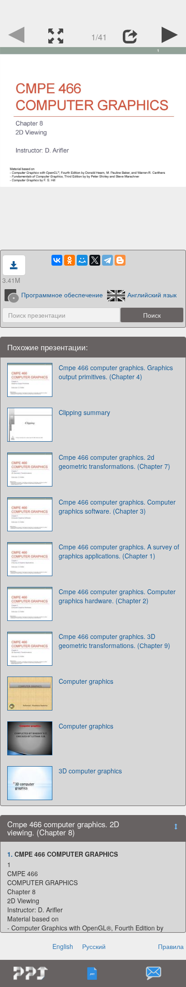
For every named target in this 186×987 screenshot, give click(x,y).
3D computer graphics (90, 770)
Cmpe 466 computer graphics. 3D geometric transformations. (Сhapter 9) (114, 641)
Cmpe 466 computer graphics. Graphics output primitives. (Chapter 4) (116, 372)
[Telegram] (107, 260)
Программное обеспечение (62, 294)
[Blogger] (120, 260)
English (62, 946)
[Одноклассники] (69, 260)
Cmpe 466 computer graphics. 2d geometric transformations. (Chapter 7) (114, 462)
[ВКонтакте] (56, 260)
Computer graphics (86, 681)
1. (10, 853)
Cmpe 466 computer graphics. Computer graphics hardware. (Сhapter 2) (117, 596)
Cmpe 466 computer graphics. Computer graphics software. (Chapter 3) (117, 506)
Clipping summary (84, 412)
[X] (94, 260)
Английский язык (152, 294)
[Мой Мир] (82, 260)
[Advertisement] (93, 11)
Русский (94, 946)
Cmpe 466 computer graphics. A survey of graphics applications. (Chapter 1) (119, 551)
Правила (171, 946)
